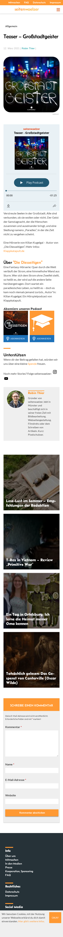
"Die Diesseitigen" (27, 262)
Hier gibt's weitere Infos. (31, 921)
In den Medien (13, 863)
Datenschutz (39, 2)
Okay (55, 917)
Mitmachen (14, 2)
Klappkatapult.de (14, 250)
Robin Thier (28, 48)
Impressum (55, 2)
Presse (8, 867)
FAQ (26, 2)
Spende (32, 363)
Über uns (10, 855)
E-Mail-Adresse (15, 779)
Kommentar (13, 727)
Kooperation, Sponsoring (19, 871)
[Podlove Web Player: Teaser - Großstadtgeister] (31, 167)
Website (10, 795)
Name (9, 764)
